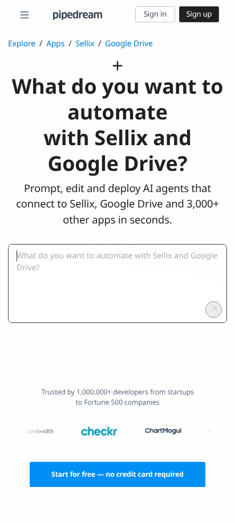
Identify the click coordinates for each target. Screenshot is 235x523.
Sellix (84, 43)
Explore (21, 43)
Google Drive (128, 43)
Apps (55, 43)
